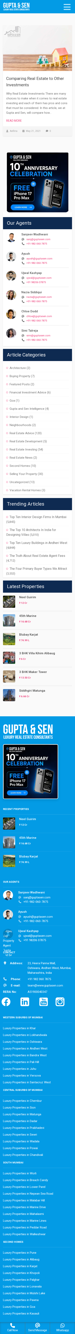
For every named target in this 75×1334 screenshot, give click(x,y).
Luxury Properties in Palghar (21, 1280)
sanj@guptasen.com (38, 239)
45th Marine (27, 616)
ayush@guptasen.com (39, 258)
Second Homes (20, 466)
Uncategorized (19, 482)
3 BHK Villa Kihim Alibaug (37, 653)
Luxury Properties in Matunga (22, 1114)
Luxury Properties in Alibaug (21, 1259)
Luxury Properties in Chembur (22, 1101)
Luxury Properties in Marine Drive (24, 1207)
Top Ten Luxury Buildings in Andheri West (38, 543)
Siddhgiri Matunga (32, 690)
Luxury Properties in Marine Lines (24, 1220)
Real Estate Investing (23, 449)
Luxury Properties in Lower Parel (24, 1187)
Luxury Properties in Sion (19, 1107)
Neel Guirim (27, 597)
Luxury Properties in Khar (19, 1028)
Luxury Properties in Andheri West (25, 1048)
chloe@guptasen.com (39, 316)
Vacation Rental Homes (25, 490)
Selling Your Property (23, 474)
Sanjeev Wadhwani (34, 234)
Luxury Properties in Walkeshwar (24, 1234)
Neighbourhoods (20, 425)
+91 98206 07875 (36, 282)
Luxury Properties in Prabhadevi (23, 1128)
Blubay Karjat (28, 634)
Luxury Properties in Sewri (20, 1134)
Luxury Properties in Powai (20, 1148)
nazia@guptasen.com (39, 296)
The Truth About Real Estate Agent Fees (37, 556)
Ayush (25, 253)
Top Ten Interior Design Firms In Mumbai (38, 517)
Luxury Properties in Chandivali (23, 1155)
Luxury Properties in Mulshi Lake (24, 1293)
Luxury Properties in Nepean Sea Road (28, 1193)
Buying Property (20, 376)
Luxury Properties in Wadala (21, 1141)
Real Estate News (21, 457)
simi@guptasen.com (38, 335)
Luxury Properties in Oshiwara (22, 1042)
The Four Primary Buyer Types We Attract (38, 569)
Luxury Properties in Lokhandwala (25, 1035)
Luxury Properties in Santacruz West (27, 1082)
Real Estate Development (26, 441)
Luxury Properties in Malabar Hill (24, 1200)
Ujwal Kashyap (31, 273)
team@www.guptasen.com (45, 985)
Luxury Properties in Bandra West (25, 1055)
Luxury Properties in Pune (19, 1252)
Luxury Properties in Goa (19, 1307)
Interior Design (19, 417)
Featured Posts (20, 384)
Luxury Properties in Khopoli (21, 1273)
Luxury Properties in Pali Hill (21, 1062)
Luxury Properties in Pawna (21, 1300)
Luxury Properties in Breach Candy (25, 1180)
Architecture (18, 368)
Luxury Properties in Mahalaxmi (23, 1214)
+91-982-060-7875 (36, 243)
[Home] (18, 7)
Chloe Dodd (29, 311)
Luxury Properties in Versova (22, 1075)
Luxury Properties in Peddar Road (25, 1227)
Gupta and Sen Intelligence (27, 409)
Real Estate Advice (22, 433)
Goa (12, 400)
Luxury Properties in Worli (19, 1173)
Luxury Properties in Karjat (20, 1266)
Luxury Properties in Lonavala (22, 1286)
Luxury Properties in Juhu (19, 1069)
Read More (14, 120)
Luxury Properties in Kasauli (21, 1313)
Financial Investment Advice (28, 392)
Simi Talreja (29, 330)
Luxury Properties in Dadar (20, 1121)
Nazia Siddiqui (31, 292)
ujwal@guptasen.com (39, 277)
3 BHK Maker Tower (33, 672)
